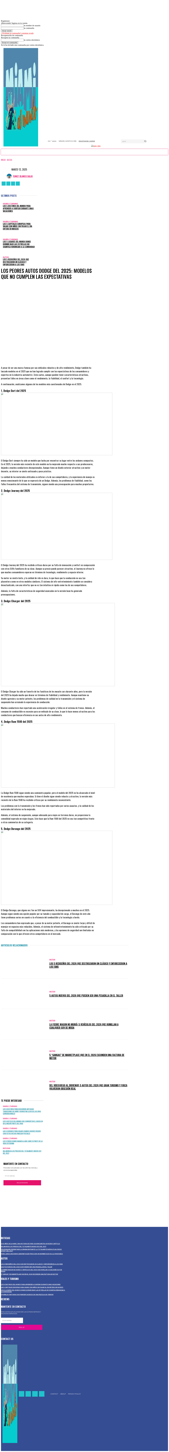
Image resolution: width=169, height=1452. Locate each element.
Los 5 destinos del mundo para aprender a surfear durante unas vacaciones (18, 208)
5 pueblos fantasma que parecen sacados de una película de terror (27, 1294)
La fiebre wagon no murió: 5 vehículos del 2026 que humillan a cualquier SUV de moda (84, 1025)
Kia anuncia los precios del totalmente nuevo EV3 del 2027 (22, 1152)
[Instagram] (8, 184)
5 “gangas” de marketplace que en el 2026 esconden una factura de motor (86, 1056)
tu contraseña (29, 28)
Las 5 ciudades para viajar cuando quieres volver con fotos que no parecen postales (22, 1132)
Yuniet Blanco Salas (23, 176)
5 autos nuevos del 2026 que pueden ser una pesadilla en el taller (86, 995)
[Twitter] (13, 184)
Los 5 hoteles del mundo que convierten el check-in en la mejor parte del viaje (23, 1122)
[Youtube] (18, 184)
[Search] (145, 141)
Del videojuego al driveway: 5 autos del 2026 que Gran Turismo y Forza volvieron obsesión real (88, 1086)
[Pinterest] (53, 356)
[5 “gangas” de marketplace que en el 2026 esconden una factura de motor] (24, 1054)
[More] (70, 356)
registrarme (22, 1183)
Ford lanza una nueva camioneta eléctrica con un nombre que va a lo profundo (32, 1254)
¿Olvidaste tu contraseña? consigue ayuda (17, 33)
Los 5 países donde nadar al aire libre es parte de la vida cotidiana (23, 1142)
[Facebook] (4, 184)
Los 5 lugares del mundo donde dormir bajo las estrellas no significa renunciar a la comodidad (19, 244)
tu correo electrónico (32, 40)
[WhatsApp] (61, 356)
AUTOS (9, 159)
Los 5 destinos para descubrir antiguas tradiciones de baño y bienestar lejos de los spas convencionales (22, 1111)
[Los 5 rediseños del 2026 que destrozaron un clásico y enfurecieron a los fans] (24, 963)
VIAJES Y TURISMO (10, 203)
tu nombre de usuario (32, 25)
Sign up (21, 1327)
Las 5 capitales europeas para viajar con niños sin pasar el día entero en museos (17, 226)
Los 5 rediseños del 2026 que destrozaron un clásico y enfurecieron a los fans (16, 262)
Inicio (3, 159)
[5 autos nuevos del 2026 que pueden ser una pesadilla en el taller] (24, 994)
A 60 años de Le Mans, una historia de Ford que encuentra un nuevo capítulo (30, 1244)
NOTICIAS (6, 1148)
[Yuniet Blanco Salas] (10, 176)
